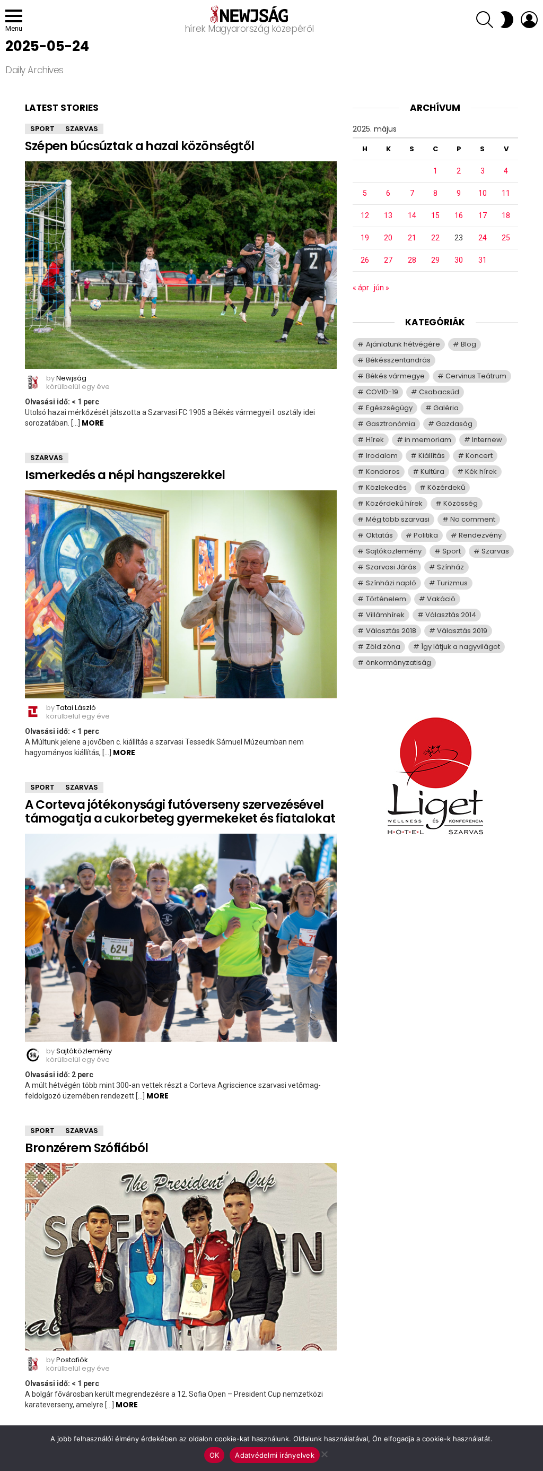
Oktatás (379, 535)
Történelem (386, 599)
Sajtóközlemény (394, 551)
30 (458, 260)
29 (435, 260)
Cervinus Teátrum (475, 376)
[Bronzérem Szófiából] (181, 1257)
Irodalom (382, 456)
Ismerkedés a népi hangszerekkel (125, 474)
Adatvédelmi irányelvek (274, 1455)
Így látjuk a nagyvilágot (460, 647)
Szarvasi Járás (391, 567)
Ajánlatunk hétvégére (403, 344)
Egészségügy (389, 408)
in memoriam (428, 440)
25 (506, 237)
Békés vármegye (395, 376)
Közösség (460, 503)
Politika (426, 535)
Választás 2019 (462, 631)
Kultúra (432, 471)
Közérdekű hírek (394, 503)
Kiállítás (431, 456)
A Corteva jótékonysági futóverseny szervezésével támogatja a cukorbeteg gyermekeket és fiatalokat (180, 811)
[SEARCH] (484, 19)
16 (458, 215)
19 (365, 237)
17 (482, 215)
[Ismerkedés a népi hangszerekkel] (181, 594)
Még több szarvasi (398, 519)
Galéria (446, 408)
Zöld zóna (383, 647)
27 (388, 260)
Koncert (479, 456)
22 (435, 237)
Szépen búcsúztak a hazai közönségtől (139, 145)
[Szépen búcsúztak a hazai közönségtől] (181, 265)
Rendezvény (480, 535)
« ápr (361, 287)
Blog (468, 344)
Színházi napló (391, 583)
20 (388, 237)
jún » (381, 287)
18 (506, 215)
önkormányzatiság (398, 662)
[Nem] (324, 1453)
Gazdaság (454, 424)
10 (482, 193)
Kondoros (383, 471)
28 (412, 260)
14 (412, 215)
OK (214, 1455)
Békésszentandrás (398, 360)
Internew (487, 440)
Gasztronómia (390, 424)
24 (482, 237)
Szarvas (81, 129)
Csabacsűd (439, 392)
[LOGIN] (529, 19)
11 (506, 193)
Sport (42, 129)
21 (412, 237)
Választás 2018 (391, 631)
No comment (472, 519)
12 (365, 215)
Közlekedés (386, 487)
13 (388, 215)
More (93, 423)
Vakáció (441, 599)
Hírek (375, 440)
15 (435, 215)
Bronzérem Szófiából (86, 1147)
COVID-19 (382, 392)
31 (482, 260)
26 (365, 260)
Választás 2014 (450, 615)
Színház (450, 567)
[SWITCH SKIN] (506, 19)
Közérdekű (446, 487)
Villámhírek (385, 615)
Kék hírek (481, 471)
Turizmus (452, 583)
